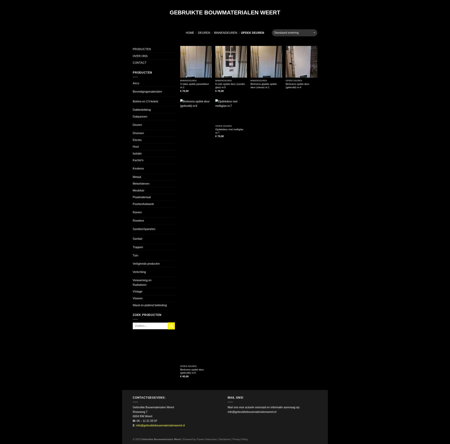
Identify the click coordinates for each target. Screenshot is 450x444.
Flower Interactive (207, 439)
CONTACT (139, 62)
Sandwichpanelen (144, 229)
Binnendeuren (225, 32)
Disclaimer (224, 439)
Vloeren (138, 298)
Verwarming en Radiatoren (142, 282)
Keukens (138, 168)
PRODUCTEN (142, 49)
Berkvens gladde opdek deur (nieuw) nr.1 (263, 86)
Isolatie (137, 153)
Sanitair (137, 238)
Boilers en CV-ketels (145, 101)
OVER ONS (140, 56)
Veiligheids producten (146, 263)
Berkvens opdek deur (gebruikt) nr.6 (192, 371)
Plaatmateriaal (142, 197)
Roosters (138, 220)
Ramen (137, 212)
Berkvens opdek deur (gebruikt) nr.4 (297, 86)
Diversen (138, 133)
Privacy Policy (240, 439)
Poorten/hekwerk (143, 204)
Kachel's (138, 160)
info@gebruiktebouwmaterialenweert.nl (160, 425)
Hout (136, 146)
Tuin (135, 255)
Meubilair (138, 190)
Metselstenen (141, 183)
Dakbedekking (142, 109)
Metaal (137, 176)
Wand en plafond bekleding (150, 305)
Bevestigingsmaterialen (147, 91)
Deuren (204, 32)
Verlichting (139, 271)
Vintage (137, 291)
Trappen (138, 247)
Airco (136, 83)
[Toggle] (168, 90)
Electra (137, 139)
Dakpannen (140, 116)
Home (190, 32)
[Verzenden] (171, 325)
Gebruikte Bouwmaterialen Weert (225, 12)
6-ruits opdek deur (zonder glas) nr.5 (230, 86)
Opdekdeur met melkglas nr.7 (229, 131)
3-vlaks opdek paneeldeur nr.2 (194, 86)
